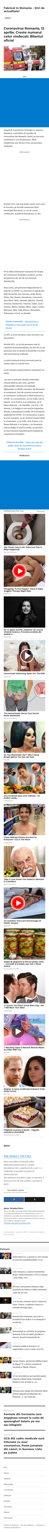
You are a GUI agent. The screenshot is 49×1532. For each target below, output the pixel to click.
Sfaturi (7, 1512)
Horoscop (8, 1518)
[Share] (14, 1199)
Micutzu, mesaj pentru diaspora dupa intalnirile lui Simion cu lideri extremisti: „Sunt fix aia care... (30, 1290)
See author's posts (15, 1190)
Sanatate (8, 1507)
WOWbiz (10, 1234)
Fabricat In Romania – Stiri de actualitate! (19, 1525)
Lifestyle (7, 1495)
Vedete (7, 1479)
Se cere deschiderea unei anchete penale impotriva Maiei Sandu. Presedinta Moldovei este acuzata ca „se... (29, 1379)
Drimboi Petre (18, 1156)
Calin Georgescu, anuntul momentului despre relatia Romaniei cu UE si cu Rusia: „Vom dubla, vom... (30, 1275)
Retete (7, 1501)
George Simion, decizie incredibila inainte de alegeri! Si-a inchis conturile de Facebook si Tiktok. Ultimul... (30, 1364)
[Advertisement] (24, 102)
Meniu (8, 18)
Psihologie (8, 1484)
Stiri (5, 1234)
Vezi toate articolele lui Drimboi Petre (17, 1223)
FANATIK (41, 1232)
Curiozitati (8, 1490)
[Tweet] (34, 1199)
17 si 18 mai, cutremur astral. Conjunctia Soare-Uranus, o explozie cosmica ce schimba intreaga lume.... (29, 1304)
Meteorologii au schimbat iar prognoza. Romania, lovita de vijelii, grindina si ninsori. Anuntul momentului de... (29, 1334)
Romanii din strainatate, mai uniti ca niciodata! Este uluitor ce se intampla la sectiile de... (29, 1319)
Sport (6, 1473)
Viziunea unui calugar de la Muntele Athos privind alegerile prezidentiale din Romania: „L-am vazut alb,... (30, 1394)
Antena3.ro (33, 1232)
